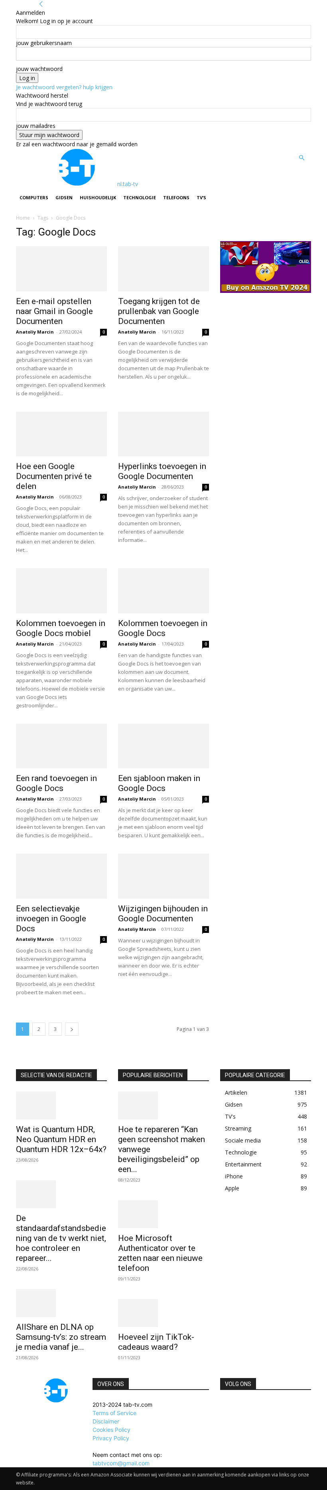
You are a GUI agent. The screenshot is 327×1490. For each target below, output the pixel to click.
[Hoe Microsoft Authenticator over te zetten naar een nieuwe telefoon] (163, 1214)
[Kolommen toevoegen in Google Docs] (163, 590)
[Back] (41, 4)
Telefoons (176, 197)
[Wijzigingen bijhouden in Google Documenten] (163, 876)
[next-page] (72, 1029)
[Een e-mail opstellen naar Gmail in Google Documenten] (61, 268)
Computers (34, 197)
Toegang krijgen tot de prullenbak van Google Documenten (159, 311)
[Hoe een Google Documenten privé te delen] (61, 434)
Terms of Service (114, 1413)
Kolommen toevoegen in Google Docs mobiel (60, 628)
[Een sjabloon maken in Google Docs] (163, 746)
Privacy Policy (111, 1438)
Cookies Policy (111, 1429)
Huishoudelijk (98, 197)
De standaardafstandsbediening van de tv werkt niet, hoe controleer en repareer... (61, 1238)
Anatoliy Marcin (35, 332)
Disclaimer (106, 1421)
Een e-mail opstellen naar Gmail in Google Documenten (54, 311)
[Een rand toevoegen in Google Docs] (61, 746)
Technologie (139, 197)
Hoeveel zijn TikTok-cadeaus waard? (156, 1342)
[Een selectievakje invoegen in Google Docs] (61, 876)
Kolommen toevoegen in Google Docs (162, 628)
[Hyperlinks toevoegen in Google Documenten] (163, 434)
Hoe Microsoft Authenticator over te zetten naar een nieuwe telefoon (160, 1253)
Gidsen (64, 197)
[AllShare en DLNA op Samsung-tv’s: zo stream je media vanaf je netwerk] (61, 1303)
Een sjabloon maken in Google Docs (159, 783)
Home (23, 217)
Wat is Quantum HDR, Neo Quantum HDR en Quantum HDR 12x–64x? (61, 1139)
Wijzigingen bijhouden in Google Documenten (163, 913)
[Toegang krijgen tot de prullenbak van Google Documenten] (163, 268)
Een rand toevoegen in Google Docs (56, 783)
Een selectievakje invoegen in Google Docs (51, 918)
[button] (301, 158)
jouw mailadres (35, 126)
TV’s (201, 197)
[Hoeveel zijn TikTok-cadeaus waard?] (163, 1313)
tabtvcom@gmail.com (121, 1463)
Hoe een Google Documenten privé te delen (54, 476)
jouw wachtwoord (39, 69)
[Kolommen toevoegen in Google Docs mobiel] (61, 590)
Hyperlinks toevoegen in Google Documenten (162, 471)
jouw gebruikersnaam (44, 43)
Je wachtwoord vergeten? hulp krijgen (64, 87)
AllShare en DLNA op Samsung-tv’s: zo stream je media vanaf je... (61, 1337)
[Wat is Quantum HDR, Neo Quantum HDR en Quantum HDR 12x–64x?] (61, 1105)
